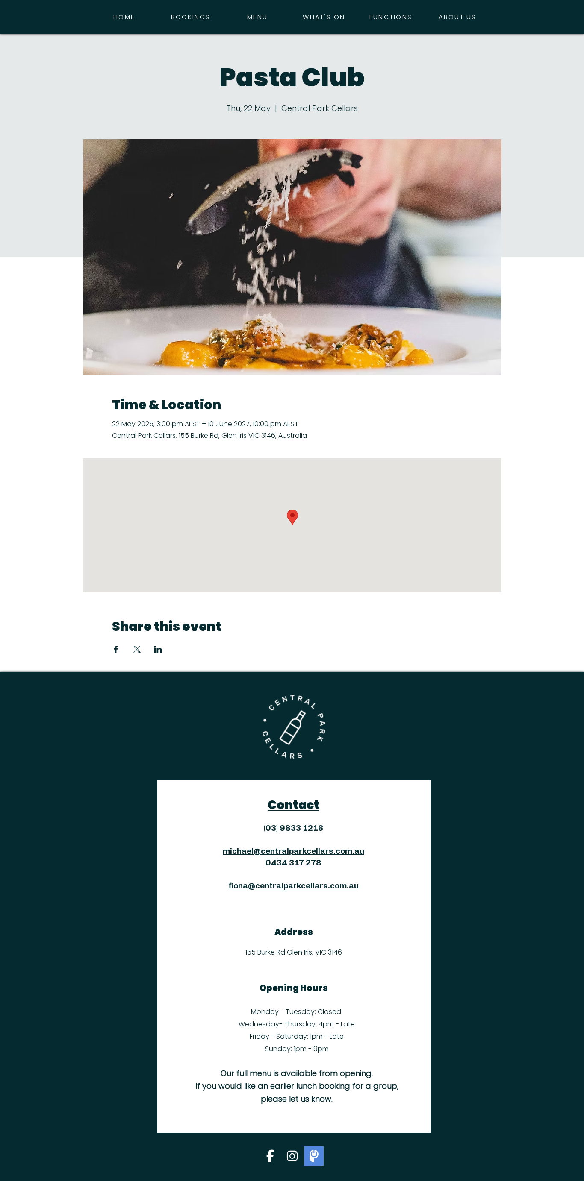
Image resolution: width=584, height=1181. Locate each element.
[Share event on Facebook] (116, 649)
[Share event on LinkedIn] (158, 649)
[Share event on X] (137, 649)
